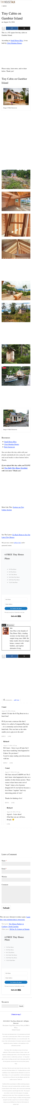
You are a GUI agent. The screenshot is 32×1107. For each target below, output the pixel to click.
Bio (4, 625)
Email (4, 869)
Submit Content (16, 1030)
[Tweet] (24, 28)
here (18, 1104)
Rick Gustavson (9, 447)
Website (4, 876)
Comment (5, 884)
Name (4, 861)
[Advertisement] (16, 130)
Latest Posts (11, 625)
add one (16, 700)
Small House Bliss (17, 40)
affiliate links (17, 543)
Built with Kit (16, 616)
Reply (4, 736)
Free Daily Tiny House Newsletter (16, 468)
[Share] (12, 28)
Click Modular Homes (14, 43)
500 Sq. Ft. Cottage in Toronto (19, 929)
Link (9, 736)
